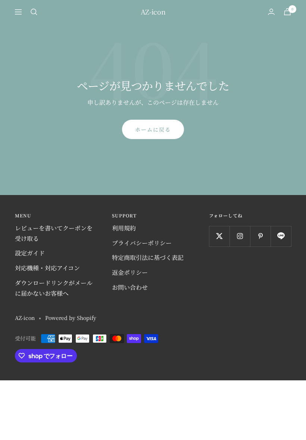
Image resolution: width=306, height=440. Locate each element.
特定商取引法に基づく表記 (148, 257)
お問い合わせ (130, 287)
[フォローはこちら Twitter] (219, 236)
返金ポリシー (130, 272)
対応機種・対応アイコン (47, 268)
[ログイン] (271, 12)
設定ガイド (30, 253)
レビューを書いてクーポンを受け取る (54, 233)
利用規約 (124, 228)
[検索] (34, 12)
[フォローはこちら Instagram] (240, 236)
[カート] (287, 11)
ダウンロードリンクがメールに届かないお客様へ (54, 288)
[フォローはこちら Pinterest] (260, 236)
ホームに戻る (153, 129)
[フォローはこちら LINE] (281, 236)
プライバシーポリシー (142, 243)
